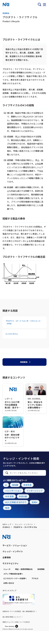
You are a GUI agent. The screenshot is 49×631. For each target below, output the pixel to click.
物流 (7, 507)
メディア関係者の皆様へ (13, 573)
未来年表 (27, 484)
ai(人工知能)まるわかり (15, 502)
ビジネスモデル (12, 334)
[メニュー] (44, 4)
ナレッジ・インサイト (24, 524)
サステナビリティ (11, 563)
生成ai (34, 502)
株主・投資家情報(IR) (24, 569)
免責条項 (6, 611)
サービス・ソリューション (15, 545)
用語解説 (23, 362)
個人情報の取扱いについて (12, 617)
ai (6, 484)
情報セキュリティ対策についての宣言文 (16, 622)
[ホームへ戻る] (6, 4)
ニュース (6, 569)
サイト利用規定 (15, 611)
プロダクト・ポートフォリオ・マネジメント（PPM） (23, 322)
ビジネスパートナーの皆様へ (15, 578)
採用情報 (41, 569)
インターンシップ (34, 490)
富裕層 (15, 484)
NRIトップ (7, 524)
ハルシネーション (13, 490)
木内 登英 (9, 496)
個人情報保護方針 (29, 611)
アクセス (35, 578)
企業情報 (7, 557)
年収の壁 (23, 496)
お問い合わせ (8, 583)
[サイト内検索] (39, 4)
